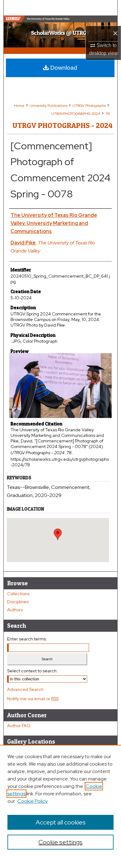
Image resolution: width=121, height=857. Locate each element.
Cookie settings (60, 842)
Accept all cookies (61, 822)
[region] (60, 801)
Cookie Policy (32, 801)
